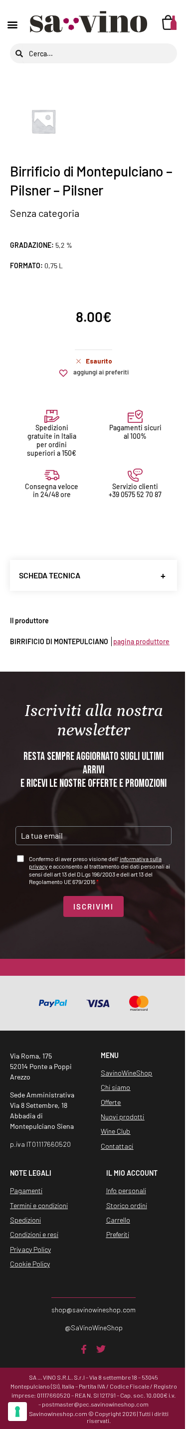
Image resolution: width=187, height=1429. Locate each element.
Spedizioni (25, 1220)
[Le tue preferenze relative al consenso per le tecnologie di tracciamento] (17, 1411)
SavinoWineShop (126, 1073)
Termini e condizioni (39, 1205)
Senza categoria (44, 213)
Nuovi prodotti (122, 1116)
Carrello (118, 1220)
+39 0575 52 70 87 (135, 495)
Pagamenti (26, 1190)
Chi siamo (115, 1087)
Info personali (126, 1190)
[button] (12, 24)
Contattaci (117, 1146)
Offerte (111, 1102)
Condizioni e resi (34, 1234)
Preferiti (117, 1234)
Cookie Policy (30, 1263)
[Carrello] (169, 22)
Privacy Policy (30, 1249)
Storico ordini (126, 1205)
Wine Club (115, 1131)
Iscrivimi (93, 906)
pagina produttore (141, 641)
